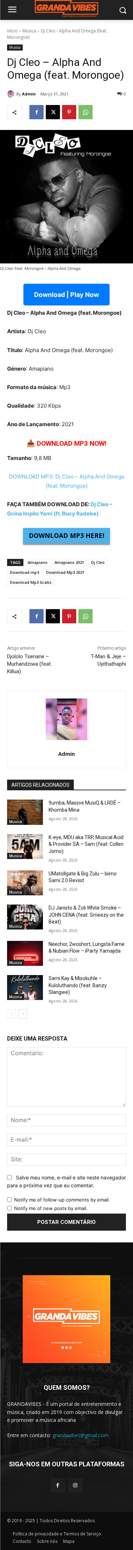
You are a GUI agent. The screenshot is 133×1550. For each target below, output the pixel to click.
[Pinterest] (69, 112)
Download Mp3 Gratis (30, 582)
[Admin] (11, 94)
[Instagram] (75, 1485)
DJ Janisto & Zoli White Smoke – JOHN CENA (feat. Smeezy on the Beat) (86, 915)
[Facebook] (36, 112)
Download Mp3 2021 (65, 572)
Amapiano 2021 (69, 562)
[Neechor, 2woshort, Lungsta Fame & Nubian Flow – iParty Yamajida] (25, 953)
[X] (53, 112)
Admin (29, 93)
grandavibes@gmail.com (80, 1435)
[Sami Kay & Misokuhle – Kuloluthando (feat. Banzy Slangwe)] (25, 987)
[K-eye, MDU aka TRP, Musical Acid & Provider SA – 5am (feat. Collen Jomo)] (25, 846)
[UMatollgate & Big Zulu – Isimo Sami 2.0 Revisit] (25, 882)
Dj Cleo (98, 562)
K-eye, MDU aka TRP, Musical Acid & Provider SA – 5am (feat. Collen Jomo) (86, 844)
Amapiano (38, 562)
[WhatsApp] (85, 112)
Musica (29, 31)
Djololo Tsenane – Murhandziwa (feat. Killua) (29, 664)
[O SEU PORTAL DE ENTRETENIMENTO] (66, 8)
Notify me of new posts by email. (51, 1208)
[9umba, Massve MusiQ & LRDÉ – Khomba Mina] (25, 812)
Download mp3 (24, 572)
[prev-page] (11, 1014)
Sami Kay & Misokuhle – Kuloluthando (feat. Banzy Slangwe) (78, 985)
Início (12, 31)
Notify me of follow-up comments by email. (62, 1200)
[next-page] (22, 1014)
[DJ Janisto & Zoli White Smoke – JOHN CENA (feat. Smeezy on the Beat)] (25, 917)
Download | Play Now (66, 294)
